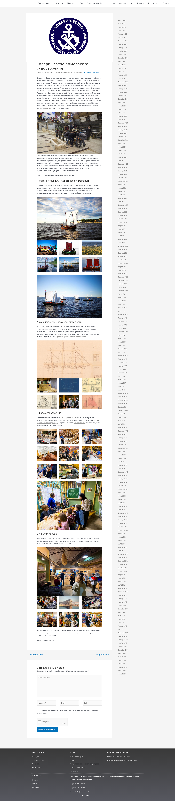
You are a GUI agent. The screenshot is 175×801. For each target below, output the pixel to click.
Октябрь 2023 (122, 137)
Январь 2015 (122, 475)
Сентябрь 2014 (123, 489)
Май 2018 (121, 345)
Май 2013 (121, 544)
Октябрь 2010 (122, 646)
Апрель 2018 (122, 349)
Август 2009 (122, 670)
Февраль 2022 (123, 205)
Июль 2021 (122, 229)
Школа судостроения (68, 418)
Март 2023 (121, 161)
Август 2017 (122, 376)
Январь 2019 (122, 318)
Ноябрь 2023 (122, 133)
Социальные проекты (117, 752)
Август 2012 (122, 575)
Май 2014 (121, 503)
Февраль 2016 (123, 431)
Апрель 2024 (122, 116)
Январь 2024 (122, 126)
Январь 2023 (122, 167)
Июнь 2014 (122, 499)
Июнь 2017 (122, 383)
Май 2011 (121, 623)
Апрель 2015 (122, 465)
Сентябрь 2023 (123, 140)
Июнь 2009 (122, 674)
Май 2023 (121, 154)
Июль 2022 (122, 188)
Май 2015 (121, 462)
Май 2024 (121, 113)
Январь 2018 (122, 359)
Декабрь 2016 (123, 400)
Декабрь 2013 (123, 520)
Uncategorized (60, 73)
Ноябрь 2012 (122, 564)
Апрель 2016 (122, 427)
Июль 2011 (122, 616)
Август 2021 (122, 226)
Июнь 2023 (122, 150)
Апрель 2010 (122, 667)
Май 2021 (121, 236)
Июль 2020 (122, 270)
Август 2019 (122, 294)
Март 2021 (121, 243)
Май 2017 (121, 386)
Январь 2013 (122, 558)
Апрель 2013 (122, 547)
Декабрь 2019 (123, 280)
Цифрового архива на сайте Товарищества (70, 337)
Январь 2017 (122, 397)
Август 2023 (122, 143)
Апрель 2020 (122, 273)
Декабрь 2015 (123, 438)
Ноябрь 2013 (122, 523)
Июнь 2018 (122, 342)
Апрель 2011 (122, 626)
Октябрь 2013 (122, 527)
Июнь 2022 (122, 191)
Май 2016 (121, 424)
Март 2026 (121, 37)
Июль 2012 (122, 578)
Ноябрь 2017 (122, 366)
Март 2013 (121, 551)
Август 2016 (122, 414)
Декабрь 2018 (123, 321)
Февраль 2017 (123, 393)
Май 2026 (121, 31)
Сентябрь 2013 (123, 530)
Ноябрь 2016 (122, 404)
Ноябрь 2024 (122, 92)
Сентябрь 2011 (123, 609)
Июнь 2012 (122, 581)
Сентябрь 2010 (123, 650)
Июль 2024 (122, 106)
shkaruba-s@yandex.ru (79, 791)
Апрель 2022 (122, 198)
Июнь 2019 (122, 301)
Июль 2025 (122, 65)
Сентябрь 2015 (123, 448)
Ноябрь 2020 (122, 256)
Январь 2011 (122, 636)
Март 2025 (121, 78)
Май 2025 (121, 72)
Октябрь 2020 (122, 260)
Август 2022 (122, 185)
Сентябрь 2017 (123, 373)
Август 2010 (122, 653)
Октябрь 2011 (122, 605)
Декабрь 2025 (123, 48)
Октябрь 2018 (122, 328)
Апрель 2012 (122, 588)
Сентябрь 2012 (123, 571)
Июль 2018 (122, 339)
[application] (50, 3)
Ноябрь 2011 (122, 602)
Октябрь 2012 (122, 568)
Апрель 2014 (122, 506)
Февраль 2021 (123, 246)
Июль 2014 (122, 496)
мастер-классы (79, 423)
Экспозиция (78, 73)
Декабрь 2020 (123, 253)
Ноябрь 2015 (122, 441)
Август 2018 (122, 335)
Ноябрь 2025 (122, 51)
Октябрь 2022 (122, 178)
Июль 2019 (122, 297)
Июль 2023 (122, 147)
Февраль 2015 (123, 472)
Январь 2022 (122, 208)
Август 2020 (122, 267)
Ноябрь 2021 (122, 215)
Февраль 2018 (123, 356)
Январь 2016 (122, 434)
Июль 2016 (122, 417)
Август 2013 (122, 534)
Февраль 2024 (123, 123)
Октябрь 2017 (122, 369)
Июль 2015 (122, 455)
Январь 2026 (122, 44)
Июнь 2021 (122, 232)
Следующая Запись (104, 655)
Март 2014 (121, 510)
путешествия (38, 752)
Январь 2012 (122, 595)
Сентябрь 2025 (123, 58)
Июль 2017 (122, 380)
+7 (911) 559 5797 (77, 784)
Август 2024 (122, 102)
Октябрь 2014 (122, 486)
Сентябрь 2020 (123, 263)
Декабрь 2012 (123, 561)
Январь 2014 (122, 517)
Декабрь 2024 (123, 89)
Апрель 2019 (122, 308)
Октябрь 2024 (122, 96)
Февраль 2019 (123, 315)
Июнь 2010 (122, 660)
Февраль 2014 (123, 513)
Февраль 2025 (123, 82)
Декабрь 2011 (123, 599)
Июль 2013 (122, 537)
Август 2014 (122, 492)
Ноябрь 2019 (122, 284)
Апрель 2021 (122, 239)
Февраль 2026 (123, 41)
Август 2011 (122, 612)
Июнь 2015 (122, 458)
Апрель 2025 (122, 75)
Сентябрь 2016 (123, 410)
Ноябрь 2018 (122, 325)
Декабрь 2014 (123, 479)
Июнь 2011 (122, 619)
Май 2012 (121, 585)
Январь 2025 (122, 85)
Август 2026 (122, 20)
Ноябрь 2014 (122, 482)
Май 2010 (121, 664)
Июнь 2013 (122, 540)
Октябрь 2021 (122, 219)
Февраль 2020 (123, 277)
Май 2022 (121, 195)
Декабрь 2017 (123, 362)
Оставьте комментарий (45, 73)
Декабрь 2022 (123, 171)
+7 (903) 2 (74, 788)
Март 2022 (121, 202)
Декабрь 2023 (123, 130)
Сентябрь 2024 (123, 99)
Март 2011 (121, 629)
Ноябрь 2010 (122, 643)
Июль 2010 (122, 657)
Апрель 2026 (122, 34)
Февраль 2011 (123, 633)
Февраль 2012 (123, 592)
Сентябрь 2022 (123, 181)
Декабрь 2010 (123, 640)
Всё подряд (69, 73)
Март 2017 (121, 390)
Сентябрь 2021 (123, 222)
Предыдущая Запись (35, 655)
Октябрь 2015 (122, 445)
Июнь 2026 (122, 27)
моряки (48, 108)
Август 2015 (122, 451)
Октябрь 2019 (122, 287)
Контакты (36, 775)
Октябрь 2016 (122, 407)
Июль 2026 (122, 24)
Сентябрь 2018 (123, 332)
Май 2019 (121, 304)
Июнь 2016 (122, 421)
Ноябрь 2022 (122, 174)
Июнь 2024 (122, 109)
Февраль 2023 (123, 164)
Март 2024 (121, 120)
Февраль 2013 (123, 554)
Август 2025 (122, 61)
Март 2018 (121, 352)
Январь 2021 (122, 250)
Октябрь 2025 (122, 54)
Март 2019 (121, 311)
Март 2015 (121, 469)
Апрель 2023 (122, 157)
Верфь (72, 752)
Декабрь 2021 (123, 212)
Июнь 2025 (122, 68)
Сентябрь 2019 (123, 291)
